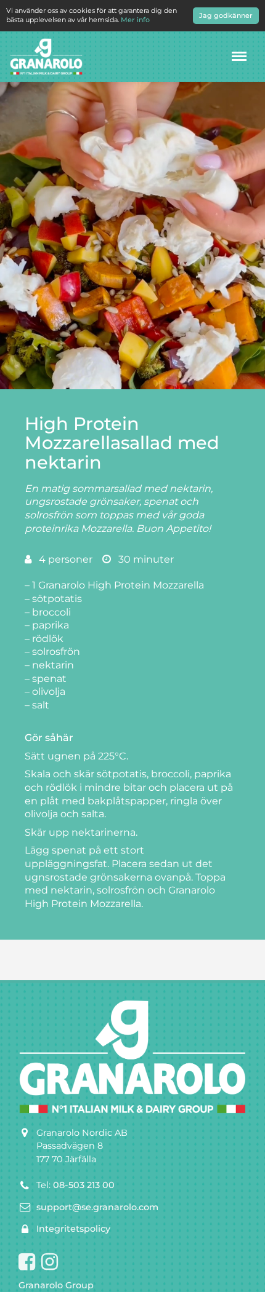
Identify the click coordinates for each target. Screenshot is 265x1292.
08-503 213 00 (84, 1185)
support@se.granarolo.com (97, 1207)
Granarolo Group (56, 1285)
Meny (239, 56)
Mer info (135, 19)
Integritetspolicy (73, 1228)
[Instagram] (49, 1262)
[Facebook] (26, 1262)
